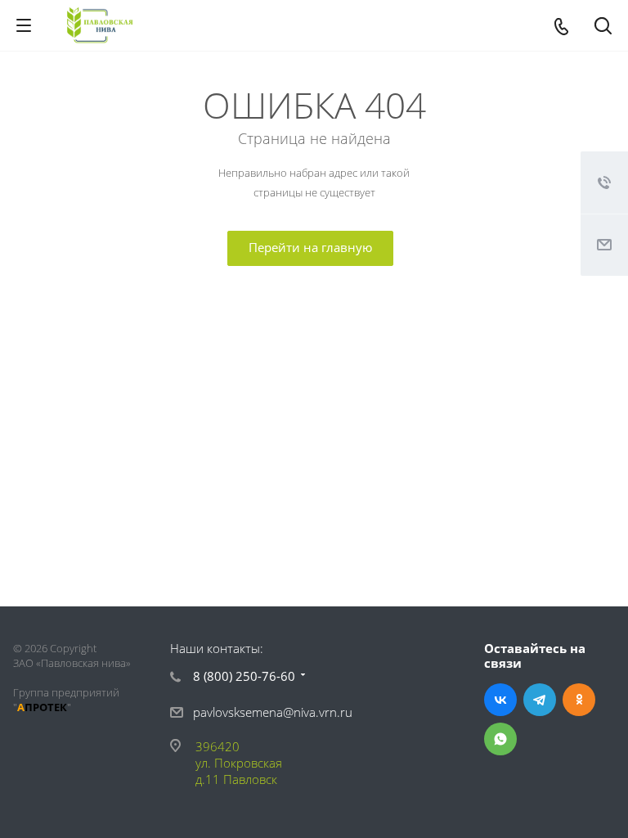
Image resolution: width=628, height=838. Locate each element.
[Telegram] (539, 699)
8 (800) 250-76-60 (244, 676)
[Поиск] (603, 27)
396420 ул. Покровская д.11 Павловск (238, 762)
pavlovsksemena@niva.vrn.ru (272, 712)
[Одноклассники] (579, 699)
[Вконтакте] (500, 699)
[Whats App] (500, 739)
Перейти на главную (310, 247)
